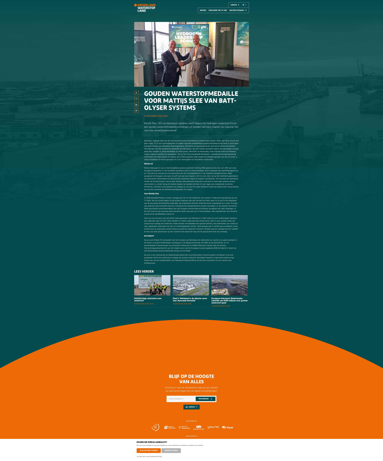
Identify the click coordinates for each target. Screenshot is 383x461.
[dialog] (191, 450)
